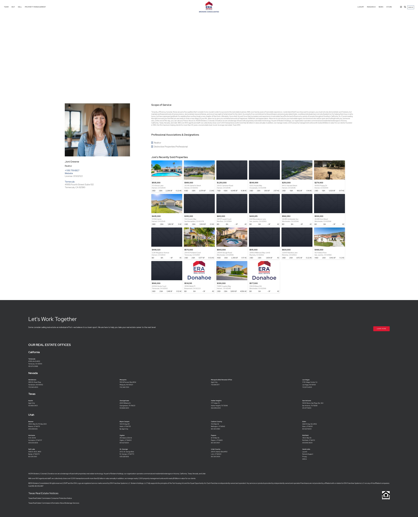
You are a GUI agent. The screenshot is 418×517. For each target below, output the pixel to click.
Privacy (304, 457)
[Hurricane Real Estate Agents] (70, 439)
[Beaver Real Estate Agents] (70, 425)
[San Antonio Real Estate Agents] (161, 404)
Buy (13, 7)
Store (389, 7)
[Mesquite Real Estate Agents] (161, 383)
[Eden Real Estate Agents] (252, 425)
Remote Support (307, 454)
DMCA (304, 459)
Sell (20, 7)
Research (371, 7)
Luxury (361, 7)
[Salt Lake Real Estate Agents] (70, 454)
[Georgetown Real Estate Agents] (252, 404)
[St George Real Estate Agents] (161, 454)
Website (69, 173)
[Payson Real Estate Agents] (252, 439)
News (381, 7)
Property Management (35, 7)
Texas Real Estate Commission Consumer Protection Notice (50, 498)
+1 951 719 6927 (72, 170)
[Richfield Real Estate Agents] (344, 439)
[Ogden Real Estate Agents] (161, 439)
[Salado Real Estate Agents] (70, 404)
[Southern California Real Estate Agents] (85, 363)
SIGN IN (410, 7)
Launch (304, 452)
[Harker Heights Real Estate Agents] (344, 404)
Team (6, 7)
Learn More (381, 329)
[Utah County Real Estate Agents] (252, 454)
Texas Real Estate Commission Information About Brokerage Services (53, 503)
